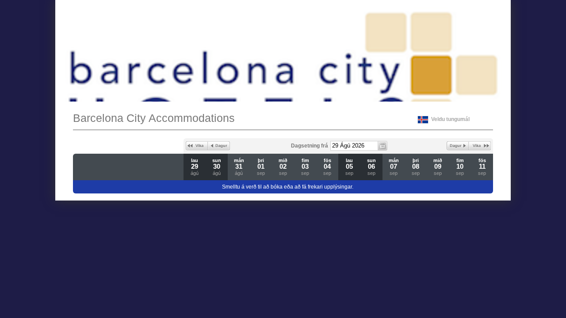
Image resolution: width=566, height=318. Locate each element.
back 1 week (197, 145)
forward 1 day (458, 145)
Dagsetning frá (309, 146)
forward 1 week (480, 145)
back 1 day (219, 145)
